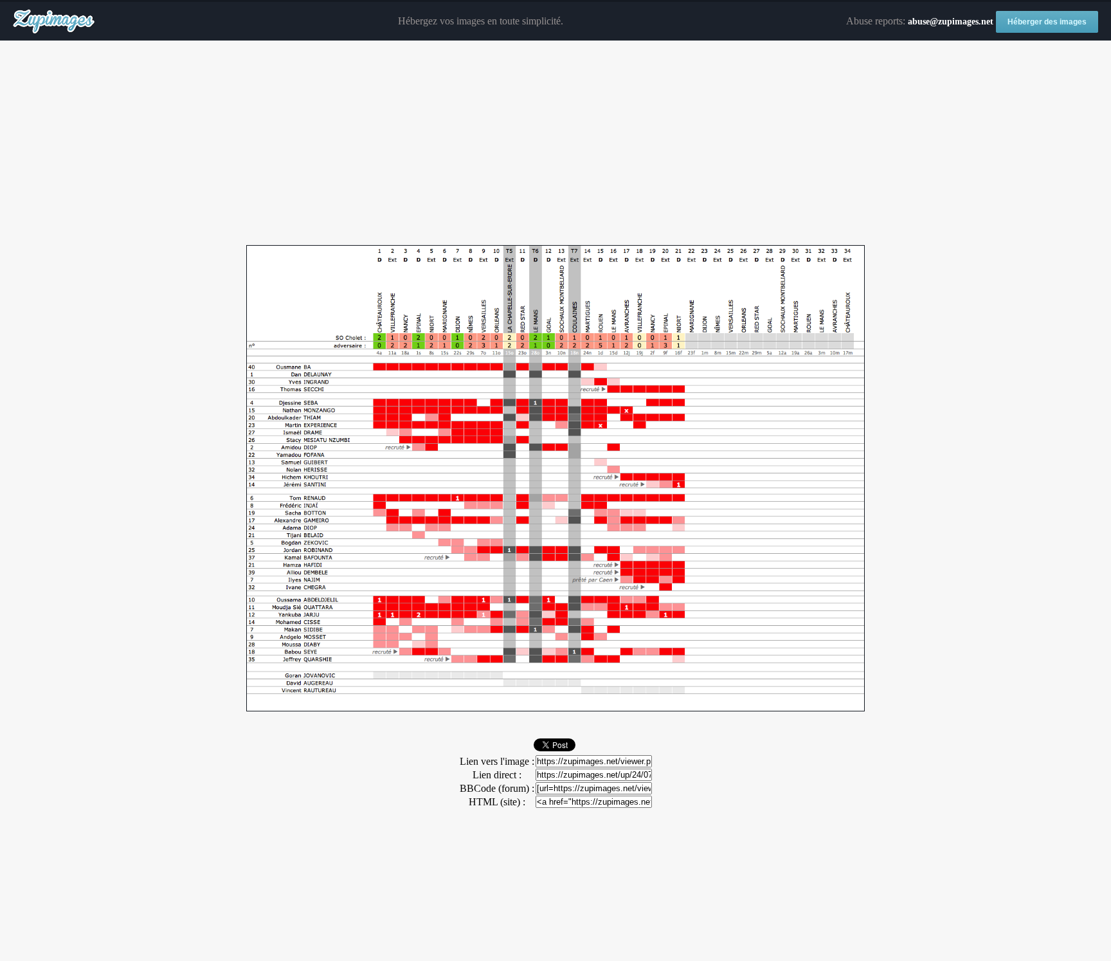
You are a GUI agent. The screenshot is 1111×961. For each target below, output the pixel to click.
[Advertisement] (555, 143)
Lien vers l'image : (497, 761)
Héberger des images (1047, 21)
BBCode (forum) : (497, 788)
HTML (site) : (497, 801)
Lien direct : (497, 774)
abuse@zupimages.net (950, 21)
